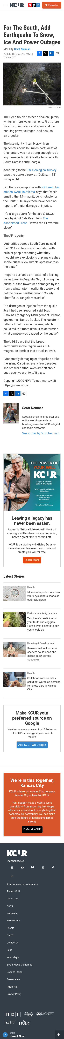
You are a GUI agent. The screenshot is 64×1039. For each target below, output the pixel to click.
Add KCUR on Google (32, 745)
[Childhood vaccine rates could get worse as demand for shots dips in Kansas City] (14, 679)
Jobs (9, 950)
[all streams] (59, 1034)
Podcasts (12, 913)
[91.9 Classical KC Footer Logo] (28, 1014)
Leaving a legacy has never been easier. (32, 521)
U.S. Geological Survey (41, 170)
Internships (13, 957)
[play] (5, 1034)
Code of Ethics (14, 972)
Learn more (32, 560)
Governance (13, 979)
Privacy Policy (14, 994)
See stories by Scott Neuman (40, 433)
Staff (10, 935)
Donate (53, 5)
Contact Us (13, 942)
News (10, 906)
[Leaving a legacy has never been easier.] (32, 482)
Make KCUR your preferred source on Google (32, 718)
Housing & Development (41, 643)
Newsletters (13, 920)
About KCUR (13, 891)
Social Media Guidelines (19, 964)
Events (10, 928)
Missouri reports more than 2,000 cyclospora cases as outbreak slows (43, 596)
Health (31, 587)
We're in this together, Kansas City (31, 783)
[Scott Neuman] (11, 413)
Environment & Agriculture (42, 613)
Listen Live (12, 898)
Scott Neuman (22, 49)
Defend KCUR (32, 829)
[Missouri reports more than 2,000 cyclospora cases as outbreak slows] (14, 593)
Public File (12, 987)
